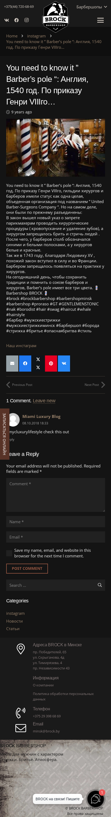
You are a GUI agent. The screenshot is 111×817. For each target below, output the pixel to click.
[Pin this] (51, 363)
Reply (10, 439)
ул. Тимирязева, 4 (47, 662)
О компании (43, 685)
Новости (14, 621)
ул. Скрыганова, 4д (48, 657)
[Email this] (12, 363)
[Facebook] (18, 20)
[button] (104, 6)
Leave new (44, 400)
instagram (15, 613)
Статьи (13, 628)
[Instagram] (27, 20)
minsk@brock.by (46, 731)
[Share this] (25, 363)
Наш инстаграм (21, 345)
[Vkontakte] (8, 20)
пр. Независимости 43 (51, 668)
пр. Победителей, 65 (49, 652)
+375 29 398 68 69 (47, 716)
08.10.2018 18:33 (35, 423)
